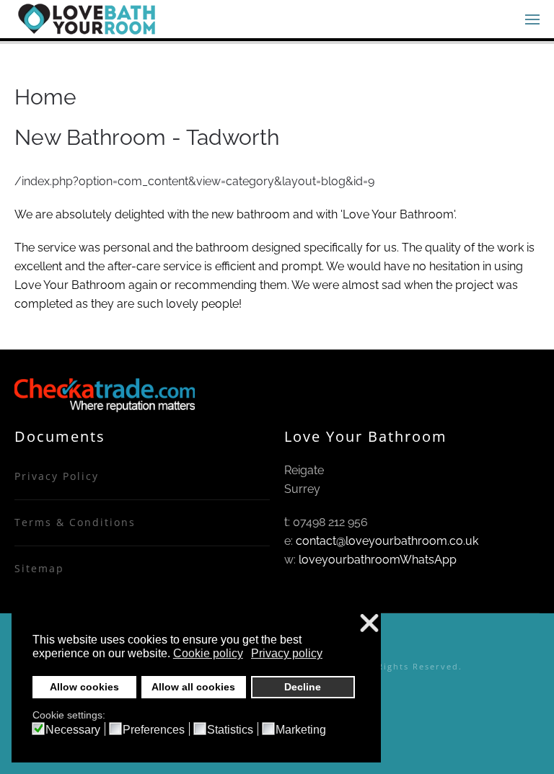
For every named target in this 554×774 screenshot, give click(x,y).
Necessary (72, 730)
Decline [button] (302, 687)
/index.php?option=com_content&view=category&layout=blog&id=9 (194, 181)
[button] (532, 19)
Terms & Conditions (75, 522)
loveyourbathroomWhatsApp (378, 559)
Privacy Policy (56, 476)
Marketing (301, 730)
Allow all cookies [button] (193, 687)
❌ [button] (369, 624)
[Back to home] (86, 19)
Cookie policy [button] (208, 653)
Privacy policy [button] (286, 653)
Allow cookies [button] (84, 687)
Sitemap (39, 568)
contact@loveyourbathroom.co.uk (387, 541)
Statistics (230, 730)
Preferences (154, 730)
